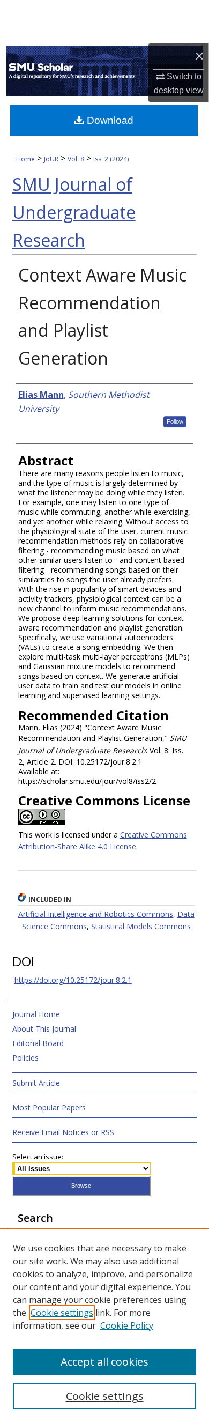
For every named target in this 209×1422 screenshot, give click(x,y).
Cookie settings (62, 1313)
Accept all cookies (104, 1361)
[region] (104, 1325)
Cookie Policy (126, 1325)
